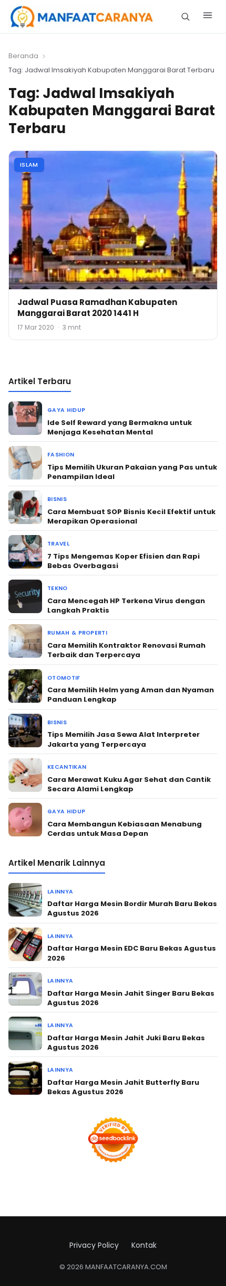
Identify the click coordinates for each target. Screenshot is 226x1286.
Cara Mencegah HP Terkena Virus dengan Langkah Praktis (126, 605)
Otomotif (63, 678)
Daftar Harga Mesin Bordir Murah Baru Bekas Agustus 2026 (132, 908)
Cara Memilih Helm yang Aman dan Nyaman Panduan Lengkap (130, 694)
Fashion (60, 455)
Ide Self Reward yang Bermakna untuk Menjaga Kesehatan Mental (119, 427)
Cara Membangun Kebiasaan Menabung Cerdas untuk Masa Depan (124, 828)
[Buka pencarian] (185, 16)
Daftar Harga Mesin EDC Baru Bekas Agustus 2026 (131, 953)
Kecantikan (66, 767)
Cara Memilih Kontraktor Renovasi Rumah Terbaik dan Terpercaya (126, 650)
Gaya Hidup (66, 410)
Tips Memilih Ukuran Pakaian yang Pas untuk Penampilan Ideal (132, 472)
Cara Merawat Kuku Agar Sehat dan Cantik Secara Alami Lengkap (129, 784)
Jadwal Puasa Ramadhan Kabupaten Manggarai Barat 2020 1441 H (97, 308)
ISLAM (29, 164)
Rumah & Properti (77, 633)
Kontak (144, 1245)
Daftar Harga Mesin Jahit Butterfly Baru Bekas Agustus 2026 (123, 1087)
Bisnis (57, 499)
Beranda (23, 56)
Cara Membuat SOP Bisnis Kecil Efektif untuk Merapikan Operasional (131, 516)
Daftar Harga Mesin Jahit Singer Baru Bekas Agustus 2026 (130, 998)
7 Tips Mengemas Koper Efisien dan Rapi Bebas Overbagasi (123, 561)
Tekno (57, 588)
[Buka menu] (208, 16)
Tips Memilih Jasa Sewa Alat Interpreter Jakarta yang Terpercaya (123, 739)
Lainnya (60, 892)
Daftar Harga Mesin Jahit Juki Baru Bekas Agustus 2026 (126, 1042)
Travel (58, 544)
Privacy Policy (94, 1245)
